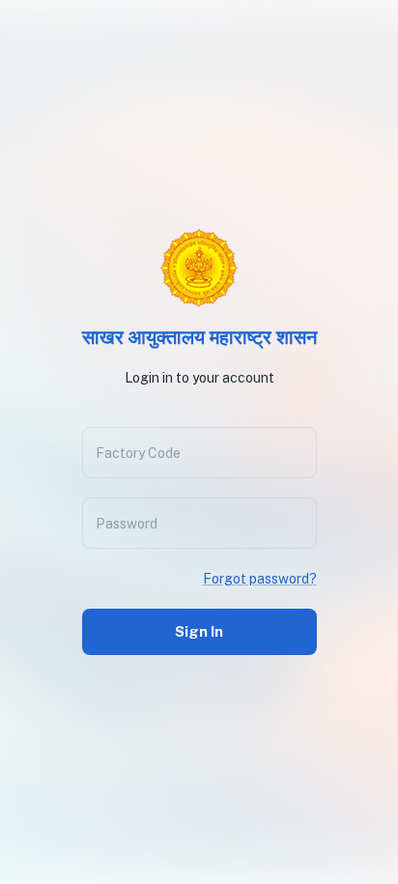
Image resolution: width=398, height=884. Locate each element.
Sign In (199, 631)
